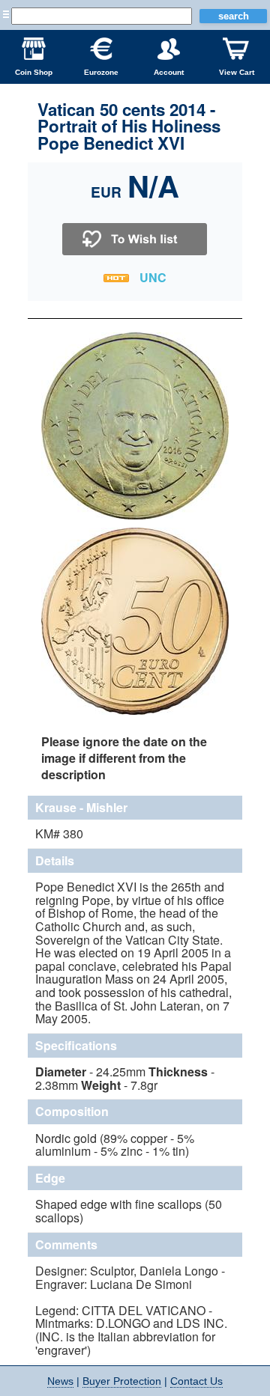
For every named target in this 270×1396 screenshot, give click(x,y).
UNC (153, 277)
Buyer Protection (121, 1381)
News (60, 1381)
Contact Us (196, 1381)
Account (169, 72)
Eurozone (101, 72)
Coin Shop (33, 72)
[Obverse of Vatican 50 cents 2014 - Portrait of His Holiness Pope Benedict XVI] (135, 517)
